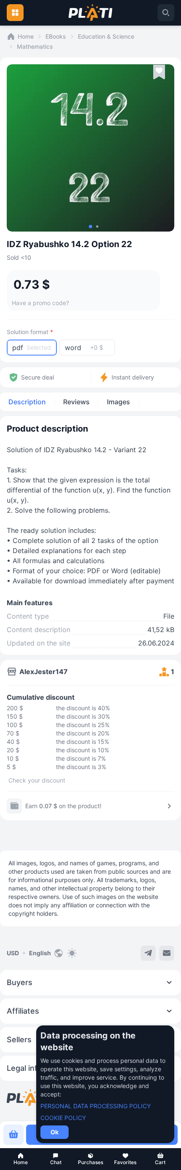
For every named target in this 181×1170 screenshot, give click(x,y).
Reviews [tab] (76, 402)
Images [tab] (118, 402)
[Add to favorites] (159, 72)
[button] (20, 1159)
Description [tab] (27, 402)
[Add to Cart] (13, 1135)
